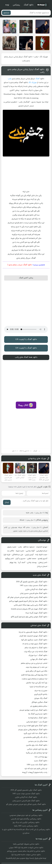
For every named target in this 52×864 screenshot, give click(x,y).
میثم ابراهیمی (41, 551)
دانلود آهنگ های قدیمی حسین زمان (33, 593)
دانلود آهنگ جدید (40, 761)
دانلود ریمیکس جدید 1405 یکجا (26, 826)
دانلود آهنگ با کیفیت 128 (26, 339)
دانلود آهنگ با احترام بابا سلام (36, 647)
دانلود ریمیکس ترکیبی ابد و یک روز (26, 822)
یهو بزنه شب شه (41, 757)
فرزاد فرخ (7, 554)
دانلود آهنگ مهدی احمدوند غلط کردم (33, 636)
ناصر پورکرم (9, 558)
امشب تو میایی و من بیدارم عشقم (34, 663)
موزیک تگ (44, 57)
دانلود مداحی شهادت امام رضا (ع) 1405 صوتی (26, 847)
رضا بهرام (13, 562)
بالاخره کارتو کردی (40, 694)
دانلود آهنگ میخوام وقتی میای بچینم (32, 729)
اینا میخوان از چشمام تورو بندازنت (34, 679)
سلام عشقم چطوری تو (38, 706)
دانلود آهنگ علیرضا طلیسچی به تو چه (33, 632)
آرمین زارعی (29, 554)
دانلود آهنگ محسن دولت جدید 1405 (33, 585)
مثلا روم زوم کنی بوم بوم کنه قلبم (34, 675)
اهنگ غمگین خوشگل (39, 702)
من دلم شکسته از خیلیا (38, 686)
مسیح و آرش (20, 558)
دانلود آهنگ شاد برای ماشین (36, 745)
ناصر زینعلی (42, 562)
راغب (36, 57)
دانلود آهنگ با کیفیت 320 (26, 348)
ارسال (7, 502)
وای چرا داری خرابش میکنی (37, 749)
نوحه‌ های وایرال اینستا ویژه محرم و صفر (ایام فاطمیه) (26, 858)
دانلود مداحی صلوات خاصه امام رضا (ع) (26, 854)
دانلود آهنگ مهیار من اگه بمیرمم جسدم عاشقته (29, 609)
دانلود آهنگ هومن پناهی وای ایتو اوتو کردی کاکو (29, 617)
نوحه (7, 5)
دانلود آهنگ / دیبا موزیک (37, 655)
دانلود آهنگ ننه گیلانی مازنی (36, 589)
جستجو (6, 13)
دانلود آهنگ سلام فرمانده (37, 718)
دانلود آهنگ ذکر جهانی (38, 659)
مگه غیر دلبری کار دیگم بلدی (36, 671)
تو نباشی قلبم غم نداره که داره (36, 768)
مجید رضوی (11, 547)
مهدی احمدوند (41, 547)
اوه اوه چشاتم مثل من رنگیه (36, 753)
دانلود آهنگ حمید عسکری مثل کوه (34, 640)
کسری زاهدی (42, 558)
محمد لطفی (31, 558)
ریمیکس (16, 5)
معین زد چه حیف (40, 690)
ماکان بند (10, 551)
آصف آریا (21, 562)
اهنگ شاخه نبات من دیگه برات (35, 651)
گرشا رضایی (30, 551)
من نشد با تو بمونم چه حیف (36, 667)
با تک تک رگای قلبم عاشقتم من (35, 737)
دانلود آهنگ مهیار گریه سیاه (36, 613)
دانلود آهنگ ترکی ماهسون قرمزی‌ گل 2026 (31, 582)
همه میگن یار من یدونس (37, 741)
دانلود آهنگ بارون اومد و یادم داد (34, 644)
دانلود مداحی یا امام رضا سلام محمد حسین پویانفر (26, 851)
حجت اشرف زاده (41, 554)
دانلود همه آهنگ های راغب (26, 357)
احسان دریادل (42, 566)
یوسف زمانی (32, 562)
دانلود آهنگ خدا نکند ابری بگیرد (35, 733)
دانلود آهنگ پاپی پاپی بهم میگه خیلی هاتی (30, 605)
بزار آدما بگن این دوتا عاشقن (36, 683)
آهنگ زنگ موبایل (40, 698)
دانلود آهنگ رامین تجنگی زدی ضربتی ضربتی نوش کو (27, 597)
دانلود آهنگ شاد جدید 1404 (37, 764)
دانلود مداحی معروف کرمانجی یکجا (26, 844)
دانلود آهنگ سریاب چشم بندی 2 (19, 265)
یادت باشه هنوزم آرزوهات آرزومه (34, 772)
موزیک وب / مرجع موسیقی (36, 722)
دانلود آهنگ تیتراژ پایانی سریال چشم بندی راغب (25, 71)
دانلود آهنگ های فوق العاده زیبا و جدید (32, 725)
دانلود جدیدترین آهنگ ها (37, 714)
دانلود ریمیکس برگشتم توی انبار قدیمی (26, 819)
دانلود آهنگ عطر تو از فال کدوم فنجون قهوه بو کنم (28, 601)
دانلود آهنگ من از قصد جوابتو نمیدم (33, 710)
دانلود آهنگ (28, 5)
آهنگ (37, 78)
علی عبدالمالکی (17, 554)
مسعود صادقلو (28, 547)
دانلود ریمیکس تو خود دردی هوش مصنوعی (26, 815)
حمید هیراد (20, 551)
